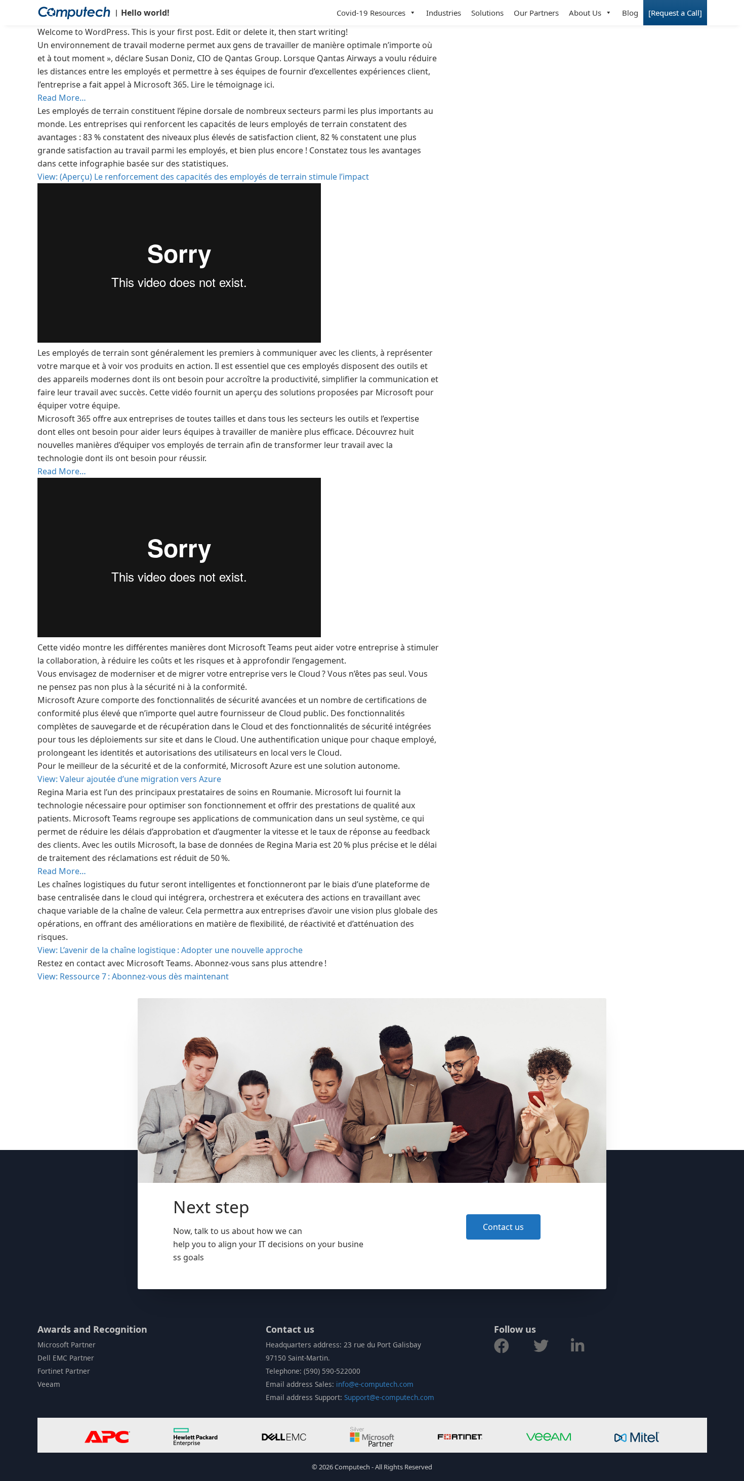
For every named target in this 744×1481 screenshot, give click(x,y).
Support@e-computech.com (389, 1397)
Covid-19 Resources (371, 13)
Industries (443, 13)
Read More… (61, 97)
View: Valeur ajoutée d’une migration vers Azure (129, 779)
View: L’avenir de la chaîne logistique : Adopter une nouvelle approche (170, 950)
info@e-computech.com (375, 1384)
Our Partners (536, 13)
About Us (585, 13)
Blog (630, 13)
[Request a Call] (675, 13)
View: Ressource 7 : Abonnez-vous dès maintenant (133, 976)
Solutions (487, 13)
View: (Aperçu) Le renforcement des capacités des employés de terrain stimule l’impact (203, 176)
